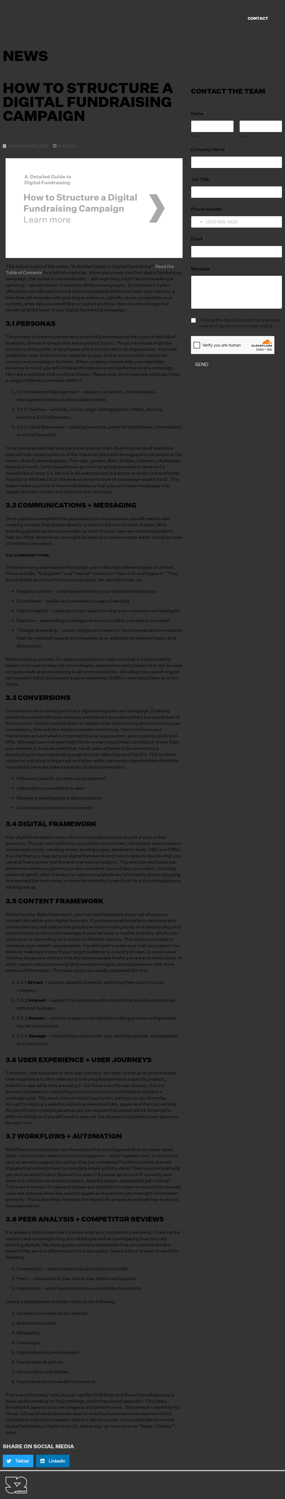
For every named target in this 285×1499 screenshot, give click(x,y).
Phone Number (206, 209)
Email (198, 239)
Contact (258, 18)
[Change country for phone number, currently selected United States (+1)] (197, 222)
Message (200, 268)
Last (243, 136)
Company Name (209, 149)
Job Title (200, 179)
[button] (18, 1461)
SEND (201, 364)
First (195, 136)
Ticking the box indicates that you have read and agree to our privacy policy (240, 322)
